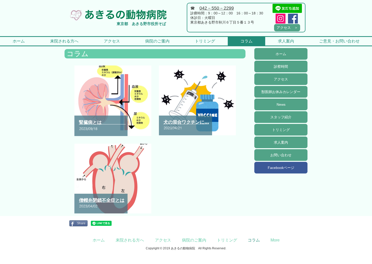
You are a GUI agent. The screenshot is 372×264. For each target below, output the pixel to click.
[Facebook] (293, 19)
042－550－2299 (216, 8)
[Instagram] (280, 19)
